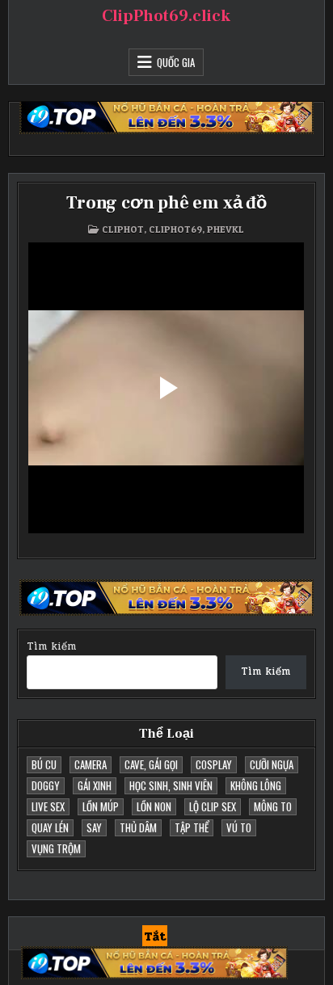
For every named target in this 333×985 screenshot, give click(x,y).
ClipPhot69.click (166, 16)
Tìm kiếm (51, 646)
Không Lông (255, 785)
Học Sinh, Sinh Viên (171, 785)
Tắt (155, 936)
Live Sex (48, 806)
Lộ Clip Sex (212, 806)
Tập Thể (192, 827)
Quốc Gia (176, 62)
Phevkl (225, 229)
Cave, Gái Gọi (151, 764)
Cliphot (123, 229)
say (94, 827)
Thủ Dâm (138, 827)
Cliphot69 (175, 229)
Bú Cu (44, 764)
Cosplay (214, 764)
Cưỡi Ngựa (271, 764)
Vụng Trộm (56, 848)
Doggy (46, 785)
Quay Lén (50, 827)
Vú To (238, 827)
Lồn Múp (100, 806)
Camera (90, 764)
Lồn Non (154, 806)
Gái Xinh (95, 785)
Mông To (273, 806)
